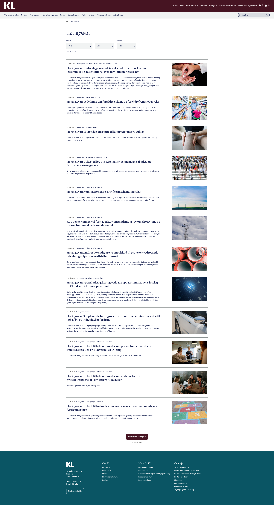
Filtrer (68, 41)
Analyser (222, 6)
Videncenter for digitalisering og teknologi (154, 474)
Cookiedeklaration (181, 487)
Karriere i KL (204, 6)
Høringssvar (213, 6)
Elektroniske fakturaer (110, 477)
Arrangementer (231, 6)
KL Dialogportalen (181, 477)
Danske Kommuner (145, 467)
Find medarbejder (75, 491)
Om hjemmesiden (181, 483)
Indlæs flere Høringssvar (137, 437)
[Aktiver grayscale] (267, 5)
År (95, 41)
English (105, 480)
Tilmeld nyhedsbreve (182, 467)
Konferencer (242, 6)
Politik (187, 6)
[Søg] (267, 15)
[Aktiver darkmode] (261, 5)
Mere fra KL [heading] (144, 463)
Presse (181, 6)
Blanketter (178, 480)
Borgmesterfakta (144, 480)
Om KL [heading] (106, 463)
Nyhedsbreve (252, 6)
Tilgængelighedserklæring (184, 490)
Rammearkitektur (145, 477)
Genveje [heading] (178, 463)
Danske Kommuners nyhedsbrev (186, 471)
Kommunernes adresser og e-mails (187, 474)
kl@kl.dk (74, 484)
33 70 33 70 (77, 481)
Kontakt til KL (107, 467)
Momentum (142, 471)
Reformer (194, 6)
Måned (119, 41)
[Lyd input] (240, 15)
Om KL (175, 6)
